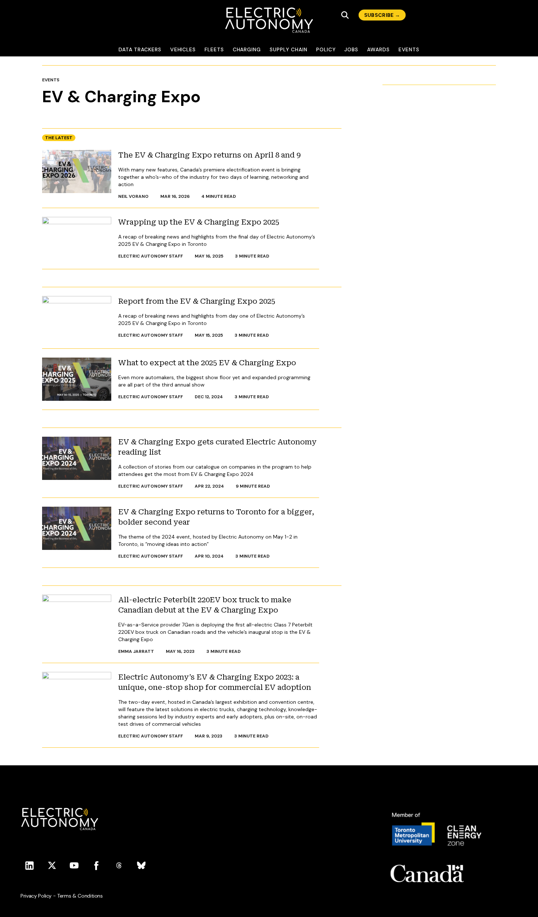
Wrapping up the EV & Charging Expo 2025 (198, 222)
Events (409, 49)
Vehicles (183, 49)
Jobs (351, 49)
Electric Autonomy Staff (150, 256)
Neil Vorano (133, 196)
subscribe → (382, 15)
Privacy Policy (36, 895)
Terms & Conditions (80, 895)
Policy (326, 49)
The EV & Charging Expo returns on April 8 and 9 (209, 155)
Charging (247, 49)
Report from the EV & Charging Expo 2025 (196, 301)
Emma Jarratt (136, 651)
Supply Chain (288, 49)
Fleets (214, 49)
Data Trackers (140, 49)
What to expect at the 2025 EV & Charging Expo (207, 362)
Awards (378, 49)
